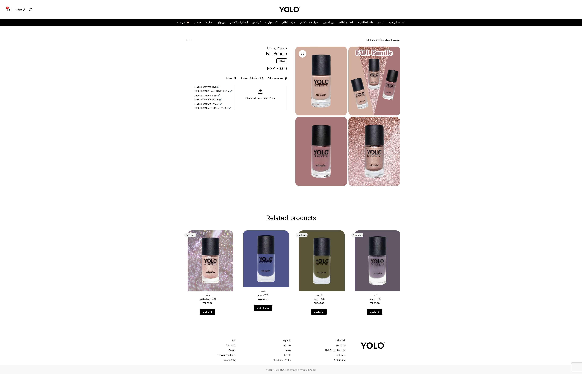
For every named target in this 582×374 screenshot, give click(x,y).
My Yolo (287, 340)
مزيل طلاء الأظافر (309, 22)
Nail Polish (340, 340)
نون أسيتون (328, 22)
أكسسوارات (271, 22)
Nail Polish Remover (335, 350)
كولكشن (256, 22)
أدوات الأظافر (288, 22)
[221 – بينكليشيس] (210, 260)
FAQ (234, 340)
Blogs (288, 350)
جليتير (207, 295)
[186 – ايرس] (377, 260)
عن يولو (222, 22)
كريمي (375, 295)
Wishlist (287, 345)
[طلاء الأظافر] (187, 40)
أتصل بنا (209, 22)
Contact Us (231, 345)
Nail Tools (341, 355)
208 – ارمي (319, 298)
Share (229, 78)
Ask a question (275, 78)
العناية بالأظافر (346, 22)
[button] (263, 308)
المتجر (381, 22)
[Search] (31, 10)
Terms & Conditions (226, 355)
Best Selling (340, 360)
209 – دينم (263, 295)
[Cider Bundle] (183, 40)
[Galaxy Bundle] (191, 40)
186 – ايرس (374, 298)
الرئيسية (396, 40)
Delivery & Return (250, 78)
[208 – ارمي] (322, 260)
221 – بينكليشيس (207, 298)
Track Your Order (282, 360)
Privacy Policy (229, 360)
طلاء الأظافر (367, 22)
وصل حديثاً (385, 40)
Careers (232, 350)
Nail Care (341, 345)
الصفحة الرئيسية (397, 22)
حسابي (197, 22)
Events (287, 355)
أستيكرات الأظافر (239, 22)
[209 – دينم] (266, 258)
